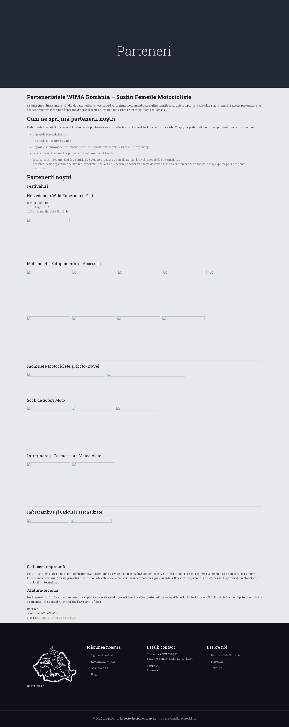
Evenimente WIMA (103, 661)
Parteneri (217, 661)
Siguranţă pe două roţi (104, 655)
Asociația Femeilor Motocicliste (177, 718)
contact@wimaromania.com (176, 658)
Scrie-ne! (217, 668)
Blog (94, 674)
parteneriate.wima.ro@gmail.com (57, 617)
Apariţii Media (99, 668)
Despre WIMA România (225, 655)
